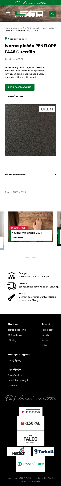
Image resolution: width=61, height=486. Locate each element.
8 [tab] (33, 257)
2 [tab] (26, 257)
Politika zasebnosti (35, 478)
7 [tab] (32, 257)
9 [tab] (34, 257)
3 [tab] (27, 257)
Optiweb (35, 481)
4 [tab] (28, 257)
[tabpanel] (30, 231)
